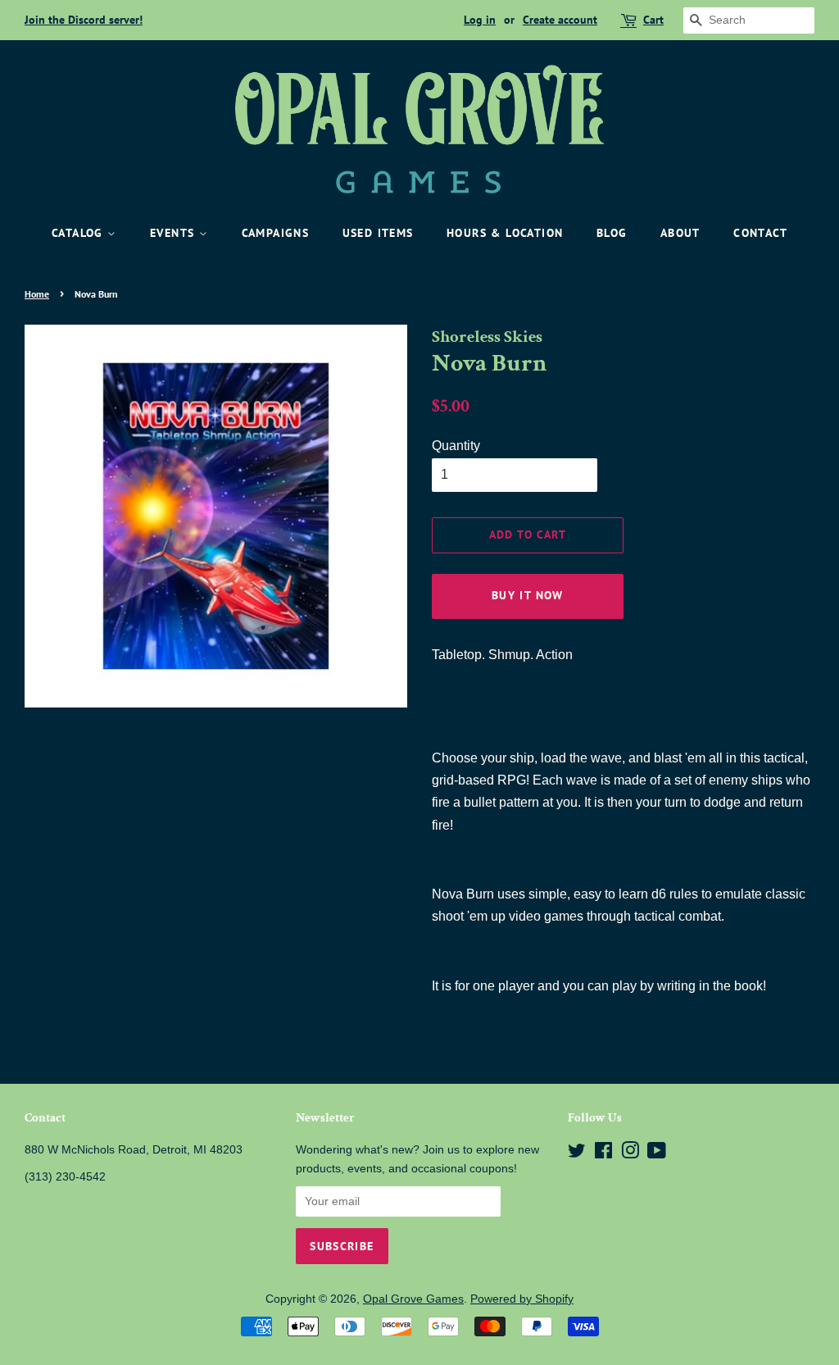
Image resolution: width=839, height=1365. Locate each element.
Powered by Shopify (522, 1299)
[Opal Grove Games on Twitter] (577, 1154)
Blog (612, 232)
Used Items (378, 232)
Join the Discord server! (84, 19)
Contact (760, 232)
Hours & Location (505, 232)
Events (174, 232)
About (680, 232)
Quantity (456, 446)
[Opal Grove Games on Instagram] (630, 1154)
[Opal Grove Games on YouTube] (656, 1154)
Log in (480, 19)
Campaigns (276, 232)
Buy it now (528, 595)
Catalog (79, 232)
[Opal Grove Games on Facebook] (603, 1154)
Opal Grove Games (413, 1299)
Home (37, 294)
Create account (560, 19)
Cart (653, 19)
